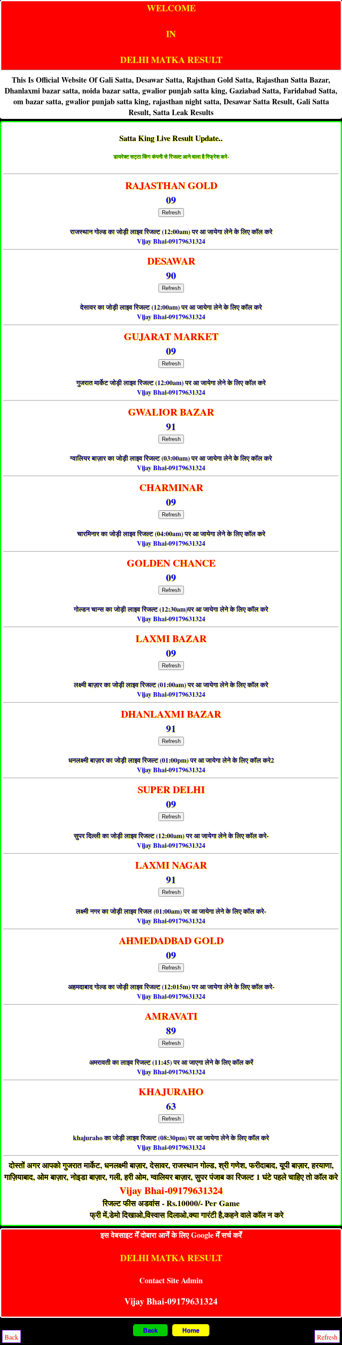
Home (190, 1330)
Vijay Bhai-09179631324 (171, 241)
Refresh (171, 212)
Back (150, 1330)
